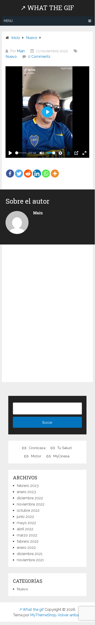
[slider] (21, 153)
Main (21, 51)
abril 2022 (25, 529)
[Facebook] (10, 170)
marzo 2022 (27, 535)
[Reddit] (28, 170)
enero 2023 (26, 492)
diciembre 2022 (30, 498)
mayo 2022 (26, 523)
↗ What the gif (47, 8)
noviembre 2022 (30, 504)
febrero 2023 (28, 485)
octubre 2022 (28, 510)
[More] (55, 170)
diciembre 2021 (30, 554)
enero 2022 (26, 547)
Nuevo (11, 56)
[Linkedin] (37, 170)
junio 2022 (25, 516)
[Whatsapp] (46, 170)
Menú (8, 21)
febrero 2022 (28, 541)
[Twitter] (19, 170)
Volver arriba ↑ (70, 615)
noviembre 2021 (30, 560)
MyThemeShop (43, 615)
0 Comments (39, 56)
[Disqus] (47, 314)
